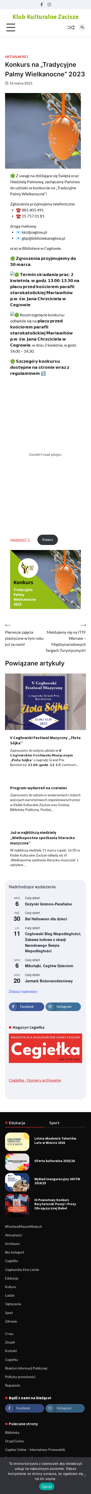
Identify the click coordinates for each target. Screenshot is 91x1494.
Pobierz (47, 540)
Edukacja (11, 1278)
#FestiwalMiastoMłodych (23, 1227)
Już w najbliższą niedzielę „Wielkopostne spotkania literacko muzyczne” (42, 837)
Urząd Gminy (14, 1441)
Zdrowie (11, 1321)
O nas (9, 1334)
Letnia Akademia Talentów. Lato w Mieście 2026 (55, 1140)
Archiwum (12, 1244)
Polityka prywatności (20, 1377)
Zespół (10, 1342)
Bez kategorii (14, 1252)
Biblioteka (12, 1432)
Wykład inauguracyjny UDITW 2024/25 (57, 1181)
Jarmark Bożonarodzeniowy (49, 980)
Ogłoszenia (13, 1304)
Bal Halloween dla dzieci (46, 918)
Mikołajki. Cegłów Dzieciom (49, 965)
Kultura (10, 1287)
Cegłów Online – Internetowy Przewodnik (35, 1450)
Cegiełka (11, 1261)
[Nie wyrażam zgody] (84, 1475)
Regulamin (12, 1385)
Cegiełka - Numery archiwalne (35, 1080)
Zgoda (47, 1486)
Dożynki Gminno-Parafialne (48, 903)
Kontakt (11, 1351)
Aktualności (16, 57)
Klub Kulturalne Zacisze (45, 17)
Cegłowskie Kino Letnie (22, 1270)
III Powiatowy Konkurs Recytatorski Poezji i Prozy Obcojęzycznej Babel (55, 1204)
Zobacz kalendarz (23, 991)
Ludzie (9, 1295)
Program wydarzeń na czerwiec (38, 787)
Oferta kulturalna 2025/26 (54, 1161)
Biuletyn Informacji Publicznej (26, 1368)
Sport (9, 1313)
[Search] (82, 27)
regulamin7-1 (20, 540)
